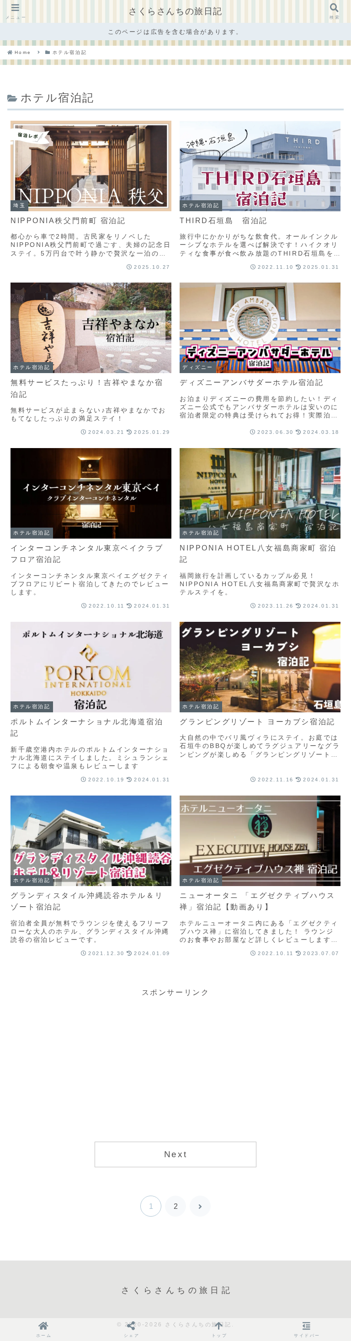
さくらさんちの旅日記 (175, 11)
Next (175, 1154)
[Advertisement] (175, 1063)
